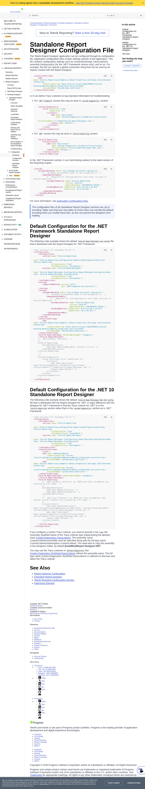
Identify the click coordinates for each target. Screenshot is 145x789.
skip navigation (15, 12)
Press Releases (40, 740)
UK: (46, 669)
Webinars (37, 640)
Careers (37, 744)
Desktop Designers (66, 23)
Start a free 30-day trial (90, 33)
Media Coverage (40, 742)
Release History (40, 634)
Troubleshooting (16, 149)
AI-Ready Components (49, 613)
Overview (9, 72)
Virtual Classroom (41, 645)
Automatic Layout (12, 195)
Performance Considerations (11, 186)
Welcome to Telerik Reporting (13, 22)
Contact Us (38, 665)
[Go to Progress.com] (37, 723)
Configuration (43, 25)
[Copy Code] (111, 76)
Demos (37, 630)
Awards (37, 738)
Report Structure (12, 75)
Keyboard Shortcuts (14, 110)
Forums (37, 636)
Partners (37, 643)
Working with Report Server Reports (15, 129)
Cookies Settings (133, 783)
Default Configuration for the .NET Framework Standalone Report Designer (68, 230)
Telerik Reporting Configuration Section (54, 580)
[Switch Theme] (141, 15)
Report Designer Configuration (49, 573)
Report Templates (17, 106)
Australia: (48, 675)
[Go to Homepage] (22, 12)
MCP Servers (35, 613)
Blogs (36, 638)
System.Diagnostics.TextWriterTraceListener (52, 553)
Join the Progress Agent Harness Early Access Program (104, 3)
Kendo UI (33, 610)
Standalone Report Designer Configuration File (72, 47)
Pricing (36, 621)
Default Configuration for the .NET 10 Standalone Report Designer (72, 392)
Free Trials (38, 619)
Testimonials (39, 658)
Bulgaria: (48, 673)
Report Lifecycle (12, 78)
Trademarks (36, 775)
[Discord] (39, 695)
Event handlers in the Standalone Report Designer (17, 143)
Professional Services (42, 641)
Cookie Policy (43, 784)
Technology (38, 736)
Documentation (40, 632)
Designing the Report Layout (14, 191)
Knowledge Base (12, 244)
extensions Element (44, 583)
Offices (36, 746)
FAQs (36, 649)
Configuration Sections (17, 159)
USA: (47, 667)
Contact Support (132, 66)
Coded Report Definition (15, 123)
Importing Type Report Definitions (16, 136)
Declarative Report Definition (16, 118)
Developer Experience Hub (44, 628)
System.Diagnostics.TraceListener (53, 537)
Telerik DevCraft (36, 606)
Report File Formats (14, 88)
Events (36, 647)
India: (47, 671)
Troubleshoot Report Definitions (13, 199)
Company (38, 734)
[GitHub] (39, 692)
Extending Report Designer (15, 165)
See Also (40, 568)
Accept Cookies (114, 783)
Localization (15, 114)
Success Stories (40, 656)
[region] (72, 783)
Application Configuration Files (72, 201)
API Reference (11, 249)
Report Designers (50, 23)
